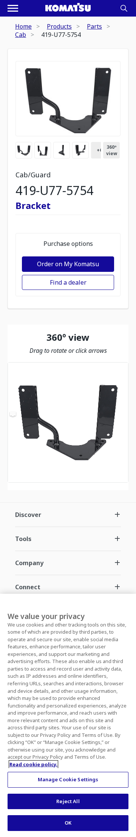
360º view (111, 150)
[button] (68, 422)
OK (68, 822)
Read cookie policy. (33, 764)
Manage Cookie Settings (68, 779)
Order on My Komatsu (68, 264)
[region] (68, 422)
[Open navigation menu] (13, 8)
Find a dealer (68, 282)
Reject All (67, 801)
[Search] (123, 8)
